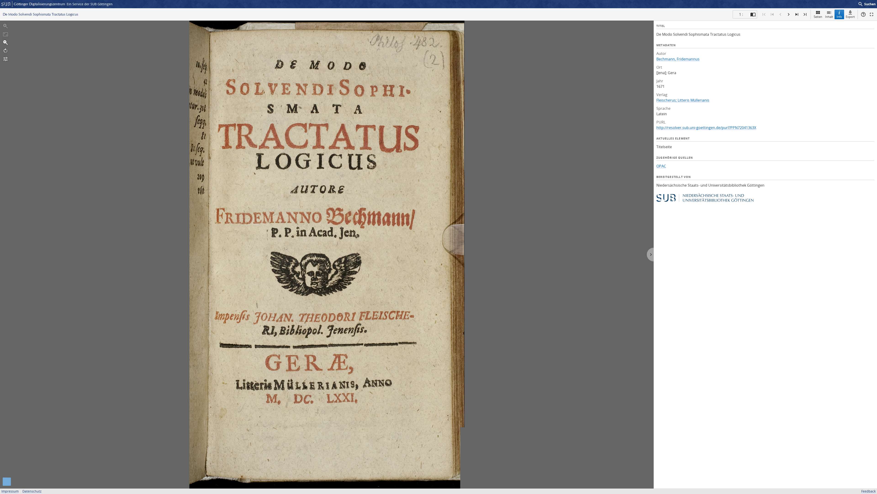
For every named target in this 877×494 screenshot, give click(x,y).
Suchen (867, 4)
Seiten (818, 17)
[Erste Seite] (764, 14)
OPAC (661, 166)
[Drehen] (5, 51)
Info (839, 17)
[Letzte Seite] (805, 14)
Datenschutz (32, 491)
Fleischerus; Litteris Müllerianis (682, 100)
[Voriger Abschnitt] (772, 14)
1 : (741, 14)
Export (850, 17)
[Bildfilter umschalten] (5, 59)
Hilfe (863, 14)
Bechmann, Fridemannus (678, 59)
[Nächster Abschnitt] (797, 14)
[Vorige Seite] (780, 14)
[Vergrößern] (5, 26)
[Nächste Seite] (789, 14)
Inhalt (829, 17)
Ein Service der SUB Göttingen (90, 4)
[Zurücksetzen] (5, 34)
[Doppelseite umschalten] (753, 14)
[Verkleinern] (5, 42)
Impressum (10, 491)
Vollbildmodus (871, 14)
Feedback (868, 491)
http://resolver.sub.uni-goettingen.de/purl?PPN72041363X (706, 127)
